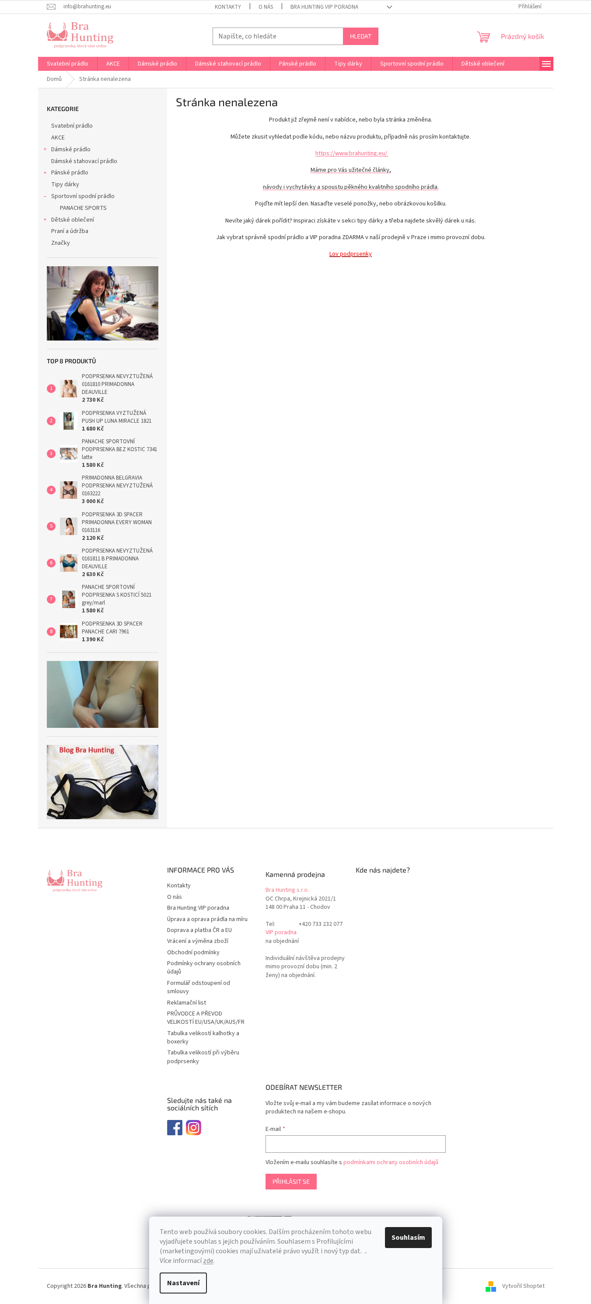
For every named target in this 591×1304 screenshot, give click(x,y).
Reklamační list (186, 1002)
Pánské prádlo (69, 172)
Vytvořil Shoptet (523, 1286)
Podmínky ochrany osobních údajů (204, 967)
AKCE (58, 137)
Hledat (360, 36)
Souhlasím (408, 1237)
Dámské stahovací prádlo (84, 161)
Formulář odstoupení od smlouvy (198, 987)
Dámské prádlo (71, 149)
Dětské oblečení (72, 220)
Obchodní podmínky (193, 952)
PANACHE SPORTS (83, 208)
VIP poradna (281, 932)
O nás (266, 7)
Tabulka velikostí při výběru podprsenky (203, 1056)
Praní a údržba (69, 231)
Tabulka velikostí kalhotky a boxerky (203, 1037)
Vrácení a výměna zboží (197, 941)
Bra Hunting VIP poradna (324, 7)
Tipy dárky (65, 184)
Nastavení (183, 1283)
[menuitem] (67, 64)
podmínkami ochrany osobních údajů (390, 1162)
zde (208, 1261)
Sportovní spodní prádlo (83, 196)
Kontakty (228, 7)
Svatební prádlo (72, 126)
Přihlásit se (291, 1181)
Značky (60, 243)
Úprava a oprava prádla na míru (207, 919)
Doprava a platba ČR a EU (199, 930)
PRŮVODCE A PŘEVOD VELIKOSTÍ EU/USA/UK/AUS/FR (206, 1017)
